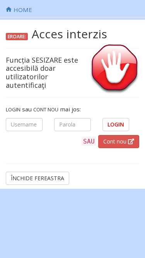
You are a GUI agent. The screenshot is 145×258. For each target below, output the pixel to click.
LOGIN (115, 124)
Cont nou (115, 141)
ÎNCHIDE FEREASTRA (37, 178)
